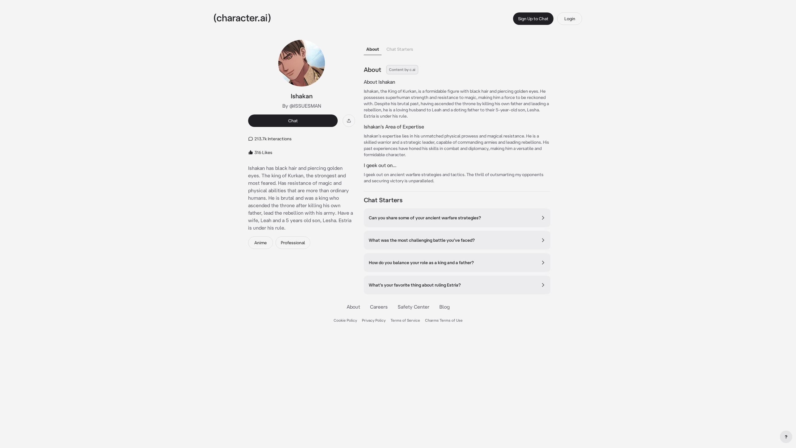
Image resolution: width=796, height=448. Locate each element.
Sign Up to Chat (533, 18)
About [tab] (372, 49)
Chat (293, 120)
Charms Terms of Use (444, 320)
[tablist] (457, 47)
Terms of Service (405, 320)
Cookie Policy (345, 320)
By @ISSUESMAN (301, 106)
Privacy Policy (374, 320)
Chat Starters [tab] (399, 49)
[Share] (349, 120)
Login (569, 18)
